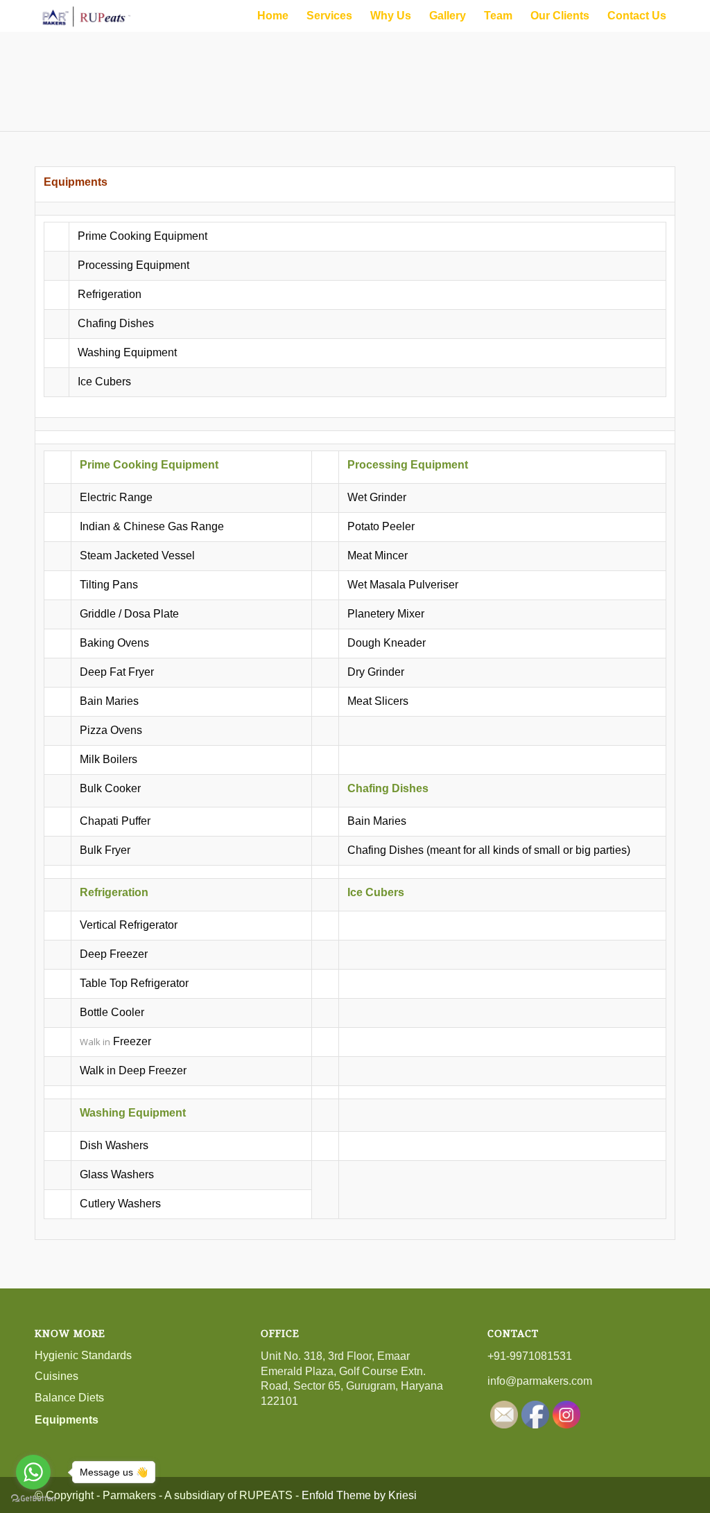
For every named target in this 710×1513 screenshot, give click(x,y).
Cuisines (56, 1376)
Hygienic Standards (83, 1355)
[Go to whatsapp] (33, 1472)
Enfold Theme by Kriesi (359, 1495)
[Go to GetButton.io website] (33, 1498)
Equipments (66, 1420)
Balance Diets (69, 1397)
